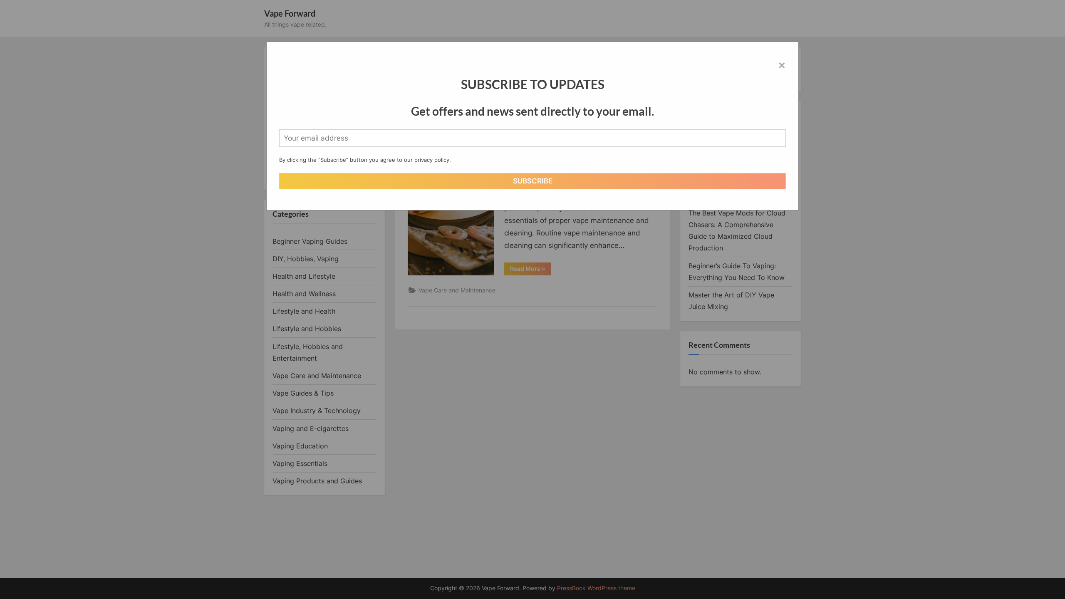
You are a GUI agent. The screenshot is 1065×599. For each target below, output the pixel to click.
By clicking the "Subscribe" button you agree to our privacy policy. (365, 159)
